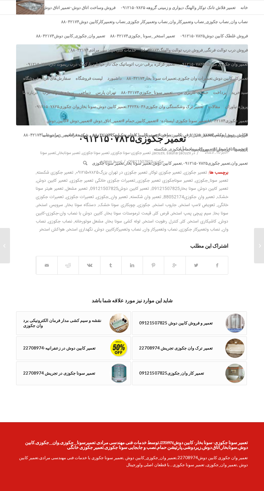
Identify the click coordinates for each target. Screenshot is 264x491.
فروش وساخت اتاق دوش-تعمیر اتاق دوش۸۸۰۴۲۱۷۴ (70, 7)
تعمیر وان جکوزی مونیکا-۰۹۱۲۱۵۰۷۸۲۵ (214, 64)
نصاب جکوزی (60, 221)
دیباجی (85, 92)
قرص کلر (161, 213)
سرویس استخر (50, 205)
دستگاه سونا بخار (81, 205)
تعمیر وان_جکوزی (112, 197)
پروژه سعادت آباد (193, 148)
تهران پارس (106, 92)
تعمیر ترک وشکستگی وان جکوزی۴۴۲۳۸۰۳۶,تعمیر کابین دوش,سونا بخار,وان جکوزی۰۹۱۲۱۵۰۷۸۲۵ (118, 106)
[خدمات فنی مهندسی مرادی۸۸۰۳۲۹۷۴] (259, 245)
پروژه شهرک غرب (58, 92)
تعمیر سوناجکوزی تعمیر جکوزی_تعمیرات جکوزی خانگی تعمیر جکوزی (131, 180)
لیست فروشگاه (89, 78)
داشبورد (115, 78)
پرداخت (220, 92)
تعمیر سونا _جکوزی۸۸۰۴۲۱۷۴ (147, 92)
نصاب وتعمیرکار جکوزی (200, 229)
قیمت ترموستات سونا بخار (128, 213)
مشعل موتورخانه (89, 221)
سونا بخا (221, 213)
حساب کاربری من (192, 92)
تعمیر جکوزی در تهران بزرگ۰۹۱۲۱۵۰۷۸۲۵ (111, 172)
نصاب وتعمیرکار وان (160, 229)
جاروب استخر (165, 205)
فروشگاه (31, 78)
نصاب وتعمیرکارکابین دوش (118, 229)
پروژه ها (241, 148)
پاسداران (221, 148)
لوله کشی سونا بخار (123, 221)
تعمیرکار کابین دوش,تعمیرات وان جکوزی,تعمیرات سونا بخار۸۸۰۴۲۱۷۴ (187, 78)
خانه (244, 7)
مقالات (214, 106)
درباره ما (30, 92)
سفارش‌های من (57, 78)
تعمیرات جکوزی (80, 197)
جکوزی (144, 205)
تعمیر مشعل (77, 188)
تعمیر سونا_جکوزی (211, 180)
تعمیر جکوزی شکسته (55, 172)
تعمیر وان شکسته (145, 197)
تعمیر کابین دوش (52, 180)
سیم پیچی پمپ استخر (191, 213)
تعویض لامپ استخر (197, 205)
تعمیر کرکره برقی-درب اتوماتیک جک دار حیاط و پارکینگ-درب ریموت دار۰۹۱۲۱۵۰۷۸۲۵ (100, 64)
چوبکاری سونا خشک (117, 205)
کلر (183, 221)
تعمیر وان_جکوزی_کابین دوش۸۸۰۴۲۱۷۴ (70, 35)
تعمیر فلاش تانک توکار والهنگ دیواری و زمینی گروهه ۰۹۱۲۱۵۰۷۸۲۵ (178, 7)
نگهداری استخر (80, 229)
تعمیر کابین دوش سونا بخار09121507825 (190, 188)
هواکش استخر (52, 229)
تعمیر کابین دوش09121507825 (119, 188)
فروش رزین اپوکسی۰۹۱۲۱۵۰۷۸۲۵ (217, 134)
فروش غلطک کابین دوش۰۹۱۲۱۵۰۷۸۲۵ (214, 35)
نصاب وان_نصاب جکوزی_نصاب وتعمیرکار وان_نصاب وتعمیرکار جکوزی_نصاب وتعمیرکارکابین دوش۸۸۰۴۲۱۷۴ (154, 21)
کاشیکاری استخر (202, 221)
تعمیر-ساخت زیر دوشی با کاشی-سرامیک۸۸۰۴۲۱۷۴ (138, 134)
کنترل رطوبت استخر (160, 221)
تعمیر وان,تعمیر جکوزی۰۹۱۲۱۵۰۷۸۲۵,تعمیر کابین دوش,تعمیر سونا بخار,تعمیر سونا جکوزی (170, 163)
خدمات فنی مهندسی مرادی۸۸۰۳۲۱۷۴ (103, 49)
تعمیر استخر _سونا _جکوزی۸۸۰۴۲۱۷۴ (142, 35)
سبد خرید (239, 92)
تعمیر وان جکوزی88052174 (189, 197)
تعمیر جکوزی (195, 172)
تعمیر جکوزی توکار (166, 172)
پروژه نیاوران (236, 106)
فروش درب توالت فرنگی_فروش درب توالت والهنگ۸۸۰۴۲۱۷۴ (194, 49)
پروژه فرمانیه (76, 134)
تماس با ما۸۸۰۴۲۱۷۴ (42, 134)
